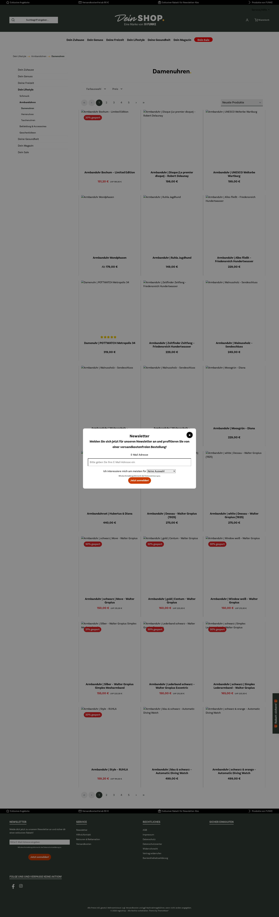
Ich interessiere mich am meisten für (124, 471)
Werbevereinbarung (151, 476)
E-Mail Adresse (139, 454)
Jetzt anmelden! (139, 480)
